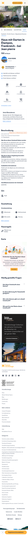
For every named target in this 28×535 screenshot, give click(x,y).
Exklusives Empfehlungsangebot (10, 460)
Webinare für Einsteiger (7, 455)
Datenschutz (9, 511)
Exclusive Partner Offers (8, 490)
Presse (3, 403)
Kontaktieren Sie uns (7, 431)
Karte (24, 30)
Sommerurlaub (5, 468)
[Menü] (25, 3)
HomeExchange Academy (8, 445)
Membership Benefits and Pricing (10, 484)
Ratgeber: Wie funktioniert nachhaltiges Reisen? (13, 447)
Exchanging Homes (7, 475)
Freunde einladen (6, 422)
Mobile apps (5, 399)
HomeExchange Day (7, 457)
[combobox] (10, 519)
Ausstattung (17, 30)
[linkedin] (12, 375)
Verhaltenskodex (21, 508)
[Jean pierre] (4, 59)
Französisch (6, 137)
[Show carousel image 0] (14, 17)
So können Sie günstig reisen (9, 441)
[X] (15, 375)
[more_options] (2, 532)
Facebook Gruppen (7, 443)
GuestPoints (5, 415)
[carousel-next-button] (25, 17)
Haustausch (5, 464)
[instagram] (6, 375)
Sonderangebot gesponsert (9, 486)
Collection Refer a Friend (8, 479)
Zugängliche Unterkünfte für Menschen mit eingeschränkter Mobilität (12, 452)
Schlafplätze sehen (6, 105)
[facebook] (3, 375)
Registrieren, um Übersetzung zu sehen (18, 132)
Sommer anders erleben (8, 439)
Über (3, 392)
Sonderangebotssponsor (8, 471)
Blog (3, 397)
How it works (5, 492)
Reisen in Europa (6, 462)
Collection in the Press (7, 477)
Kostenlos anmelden (17, 2)
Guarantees (5, 481)
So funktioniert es (6, 413)
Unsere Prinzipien (6, 411)
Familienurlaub (5, 466)
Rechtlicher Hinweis (11, 515)
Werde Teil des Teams (7, 395)
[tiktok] (9, 375)
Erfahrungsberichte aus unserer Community (12, 503)
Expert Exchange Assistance (9, 488)
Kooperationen (5, 501)
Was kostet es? (5, 417)
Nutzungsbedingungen (9, 508)
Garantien (4, 419)
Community (5, 401)
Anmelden (14, 269)
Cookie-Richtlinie (18, 511)
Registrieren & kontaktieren (16, 532)
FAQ (3, 429)
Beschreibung (8, 30)
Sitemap (20, 515)
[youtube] (18, 375)
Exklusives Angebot (6, 497)
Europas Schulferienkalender (9, 449)
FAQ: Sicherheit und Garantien (9, 473)
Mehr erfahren (7, 121)
